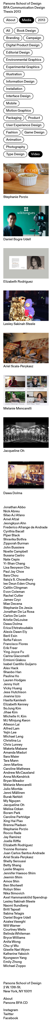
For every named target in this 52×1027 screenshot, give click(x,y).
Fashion (12, 132)
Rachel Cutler (13, 596)
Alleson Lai (11, 724)
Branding (12, 38)
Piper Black (11, 535)
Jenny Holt (11, 684)
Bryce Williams (14, 938)
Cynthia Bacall (13, 531)
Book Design (26, 31)
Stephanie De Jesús (17, 608)
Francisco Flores (15, 644)
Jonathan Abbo (14, 507)
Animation (13, 140)
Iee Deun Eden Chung (19, 584)
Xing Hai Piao (13, 821)
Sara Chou (10, 576)
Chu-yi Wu (11, 946)
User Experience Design (23, 125)
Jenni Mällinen (14, 793)
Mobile (11, 103)
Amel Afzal (11, 519)
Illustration (14, 74)
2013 (41, 20)
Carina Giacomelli (16, 656)
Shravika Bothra (14, 539)
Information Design (20, 81)
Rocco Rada (12, 833)
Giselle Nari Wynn (16, 950)
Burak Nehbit (12, 797)
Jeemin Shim (12, 877)
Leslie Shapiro (13, 869)
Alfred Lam (11, 728)
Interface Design (18, 96)
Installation (14, 89)
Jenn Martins (13, 765)
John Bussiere (13, 547)
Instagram (10, 1010)
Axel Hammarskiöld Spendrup (25, 897)
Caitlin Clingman (15, 588)
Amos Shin (11, 881)
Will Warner (11, 926)
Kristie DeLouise (15, 620)
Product (34, 118)
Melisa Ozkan (13, 809)
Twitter (8, 1014)
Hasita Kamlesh (14, 700)
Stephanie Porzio (15, 829)
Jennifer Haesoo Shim (19, 873)
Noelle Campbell (15, 551)
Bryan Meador (13, 781)
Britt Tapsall (11, 909)
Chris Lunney (12, 745)
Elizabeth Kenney (15, 704)
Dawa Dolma (12, 624)
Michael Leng (13, 736)
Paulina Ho (11, 676)
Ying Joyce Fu (13, 652)
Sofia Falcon (12, 640)
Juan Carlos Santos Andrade (24, 853)
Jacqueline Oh (13, 805)
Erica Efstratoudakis (18, 628)
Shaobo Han (12, 672)
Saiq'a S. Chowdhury (18, 580)
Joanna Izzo (12, 696)
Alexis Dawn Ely (15, 632)
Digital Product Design (23, 45)
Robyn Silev (12, 889)
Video (35, 154)
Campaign (33, 38)
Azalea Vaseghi (14, 922)
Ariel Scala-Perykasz (18, 857)
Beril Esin (10, 636)
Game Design (34, 132)
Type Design (15, 154)
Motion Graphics (18, 111)
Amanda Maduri (15, 753)
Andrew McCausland (18, 773)
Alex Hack (10, 668)
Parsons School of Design (22, 983)
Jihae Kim (10, 712)
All (8, 31)
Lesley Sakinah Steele (19, 901)
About (10, 20)
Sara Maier (11, 757)
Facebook (10, 1018)
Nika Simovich (13, 893)
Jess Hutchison (14, 692)
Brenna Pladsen (14, 825)
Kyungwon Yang (15, 958)
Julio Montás (13, 789)
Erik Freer (10, 648)
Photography (15, 147)
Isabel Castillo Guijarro (20, 664)
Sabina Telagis (13, 913)
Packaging (13, 118)
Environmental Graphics (23, 60)
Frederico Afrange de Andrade (25, 527)
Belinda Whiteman (16, 934)
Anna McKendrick (16, 777)
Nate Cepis (11, 559)
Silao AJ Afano (14, 515)
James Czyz (12, 600)
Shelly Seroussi (14, 861)
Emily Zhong (12, 962)
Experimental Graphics (23, 67)
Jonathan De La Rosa (18, 612)
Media (26, 20)
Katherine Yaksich (16, 954)
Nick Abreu (11, 511)
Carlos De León (14, 616)
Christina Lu (12, 741)
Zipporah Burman (16, 543)
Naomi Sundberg (15, 905)
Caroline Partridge (16, 817)
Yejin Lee (10, 732)
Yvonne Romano (15, 849)
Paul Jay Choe (13, 572)
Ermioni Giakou (14, 660)
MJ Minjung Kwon (16, 720)
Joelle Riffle (12, 841)
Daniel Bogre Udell (17, 918)
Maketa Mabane (15, 749)
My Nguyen (11, 801)
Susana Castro (14, 555)
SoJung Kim (12, 708)
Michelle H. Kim (14, 716)
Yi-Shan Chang (14, 563)
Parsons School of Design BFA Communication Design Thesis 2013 (24, 8)
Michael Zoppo (14, 966)
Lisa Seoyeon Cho (16, 568)
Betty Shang (12, 865)
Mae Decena (12, 604)
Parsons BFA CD (15, 1003)
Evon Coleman (14, 592)
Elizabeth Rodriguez (18, 845)
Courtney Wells (14, 930)
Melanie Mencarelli (17, 785)
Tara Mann (10, 761)
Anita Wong (12, 942)
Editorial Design (18, 52)
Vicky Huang (12, 688)
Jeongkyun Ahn (14, 523)
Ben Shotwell (13, 885)
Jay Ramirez (12, 837)
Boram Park (11, 813)
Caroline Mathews (16, 769)
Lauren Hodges (14, 680)
